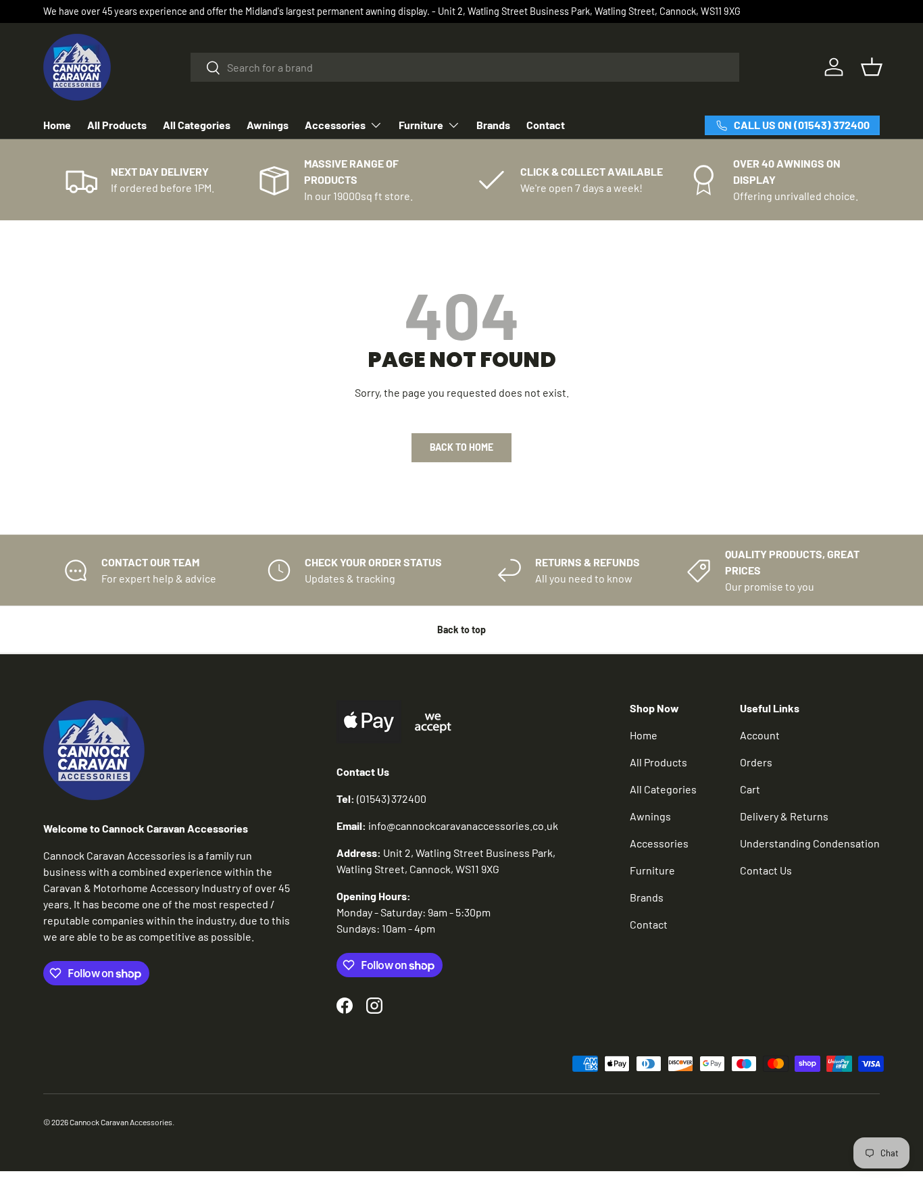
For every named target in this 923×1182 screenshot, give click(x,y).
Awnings (268, 124)
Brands (493, 124)
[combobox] (465, 67)
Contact (545, 124)
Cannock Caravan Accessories (121, 1122)
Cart (750, 789)
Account (760, 735)
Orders (756, 762)
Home (57, 124)
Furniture (421, 124)
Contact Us (766, 870)
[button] (872, 67)
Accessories (335, 124)
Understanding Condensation (810, 843)
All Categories (196, 124)
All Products (117, 124)
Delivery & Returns (784, 816)
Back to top (461, 629)
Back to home (461, 447)
